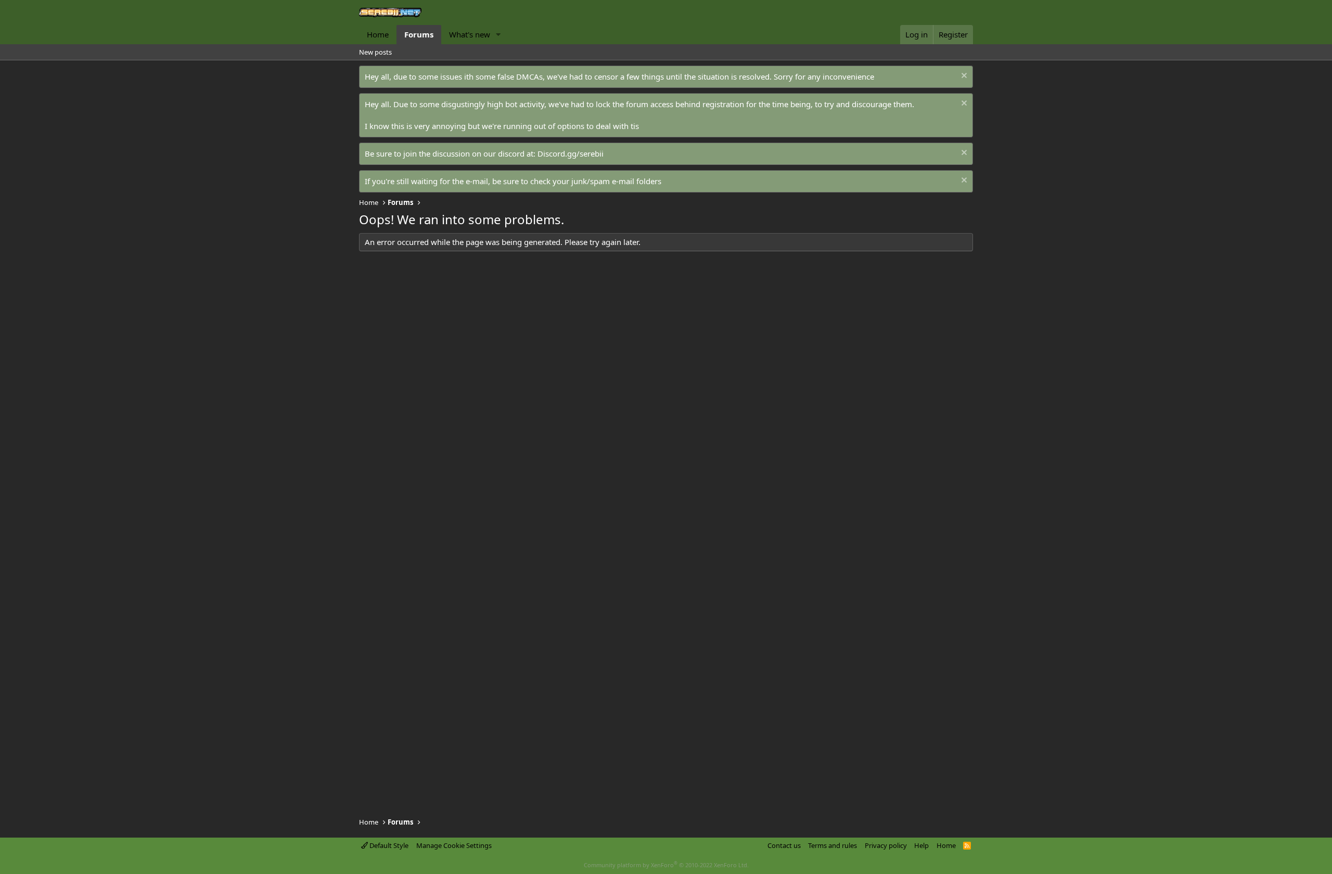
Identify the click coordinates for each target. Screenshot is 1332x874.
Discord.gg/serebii (570, 153)
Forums (418, 34)
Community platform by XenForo (666, 865)
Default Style (388, 845)
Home (378, 34)
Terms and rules (832, 845)
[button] (498, 34)
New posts (375, 52)
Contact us (784, 845)
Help (921, 845)
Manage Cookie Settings (454, 845)
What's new (469, 34)
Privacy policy (886, 845)
